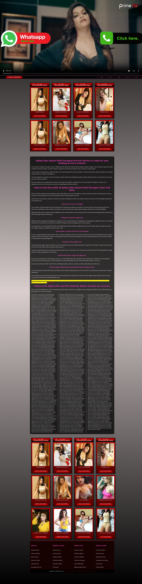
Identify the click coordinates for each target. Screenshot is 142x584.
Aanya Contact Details (61, 148)
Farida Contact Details (83, 115)
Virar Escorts (56, 567)
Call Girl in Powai (57, 553)
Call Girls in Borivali (57, 560)
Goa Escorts (95, 571)
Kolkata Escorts (89, 571)
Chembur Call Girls (57, 557)
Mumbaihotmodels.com (68, 571)
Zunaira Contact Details (84, 503)
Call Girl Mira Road (78, 563)
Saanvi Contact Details (61, 115)
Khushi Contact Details (84, 536)
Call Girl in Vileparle (79, 557)
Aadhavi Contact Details (62, 536)
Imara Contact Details (84, 471)
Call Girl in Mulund (78, 553)
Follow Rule (50, 282)
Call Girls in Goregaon (79, 560)
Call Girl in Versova (78, 550)
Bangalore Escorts (76, 571)
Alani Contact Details (83, 148)
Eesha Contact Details (62, 471)
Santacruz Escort (56, 550)
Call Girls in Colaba (57, 563)
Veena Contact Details (62, 503)
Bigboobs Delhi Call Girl (80, 567)
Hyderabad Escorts (83, 571)
